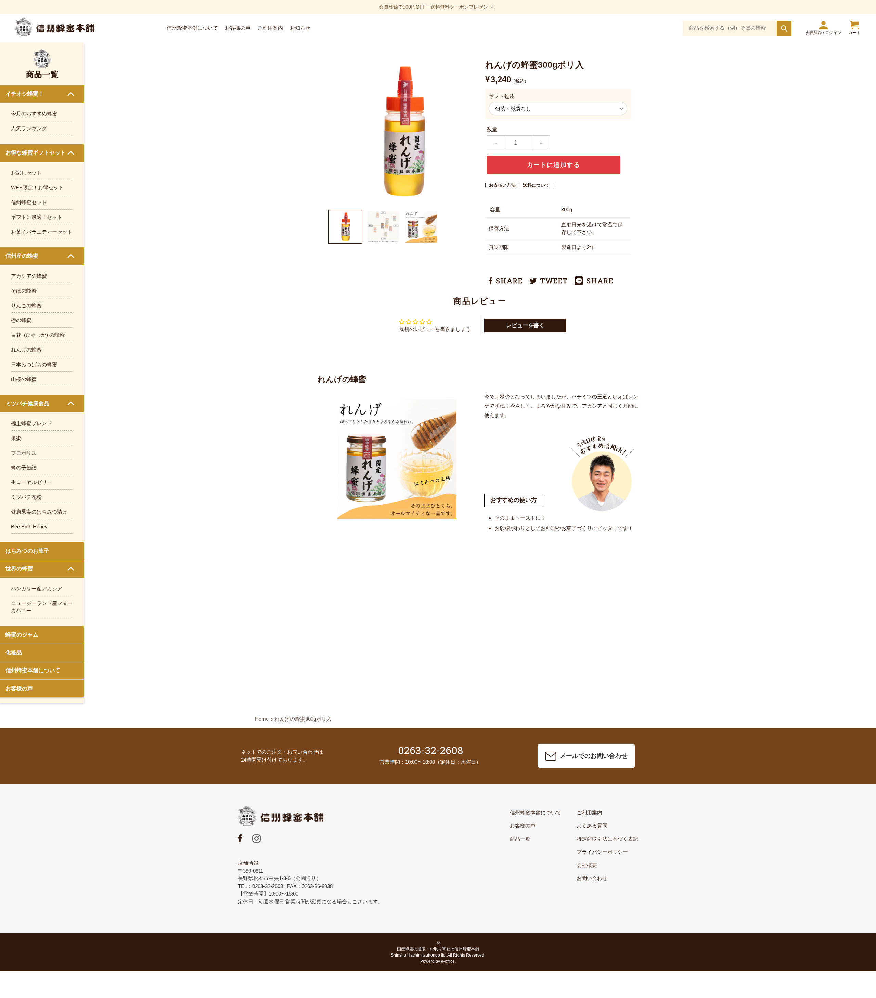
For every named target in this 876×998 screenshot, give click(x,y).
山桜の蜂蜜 (24, 379)
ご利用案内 (589, 812)
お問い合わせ (592, 878)
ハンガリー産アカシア (36, 588)
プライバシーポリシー (602, 852)
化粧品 (13, 652)
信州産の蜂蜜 (21, 256)
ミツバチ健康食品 (27, 403)
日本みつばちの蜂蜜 (34, 364)
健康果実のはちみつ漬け (39, 512)
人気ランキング (29, 128)
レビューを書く (525, 325)
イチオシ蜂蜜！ (24, 94)
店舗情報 (248, 863)
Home (262, 719)
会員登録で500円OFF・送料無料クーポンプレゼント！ (438, 7)
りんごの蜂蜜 (26, 305)
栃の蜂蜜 (21, 320)
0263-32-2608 (430, 750)
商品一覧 (520, 839)
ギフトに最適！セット (36, 217)
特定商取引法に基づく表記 (607, 839)
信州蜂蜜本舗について (32, 670)
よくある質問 (592, 825)
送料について (536, 185)
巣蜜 (16, 438)
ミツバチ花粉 (26, 497)
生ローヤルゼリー (31, 482)
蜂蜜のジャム (21, 635)
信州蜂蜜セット (29, 202)
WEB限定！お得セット (37, 187)
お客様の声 (19, 688)
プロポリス (24, 453)
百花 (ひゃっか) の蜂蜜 (38, 335)
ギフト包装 (501, 96)
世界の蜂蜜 (19, 568)
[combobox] (737, 28)
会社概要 (587, 865)
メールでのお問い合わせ (594, 755)
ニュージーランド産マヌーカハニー (42, 606)
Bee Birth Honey (29, 526)
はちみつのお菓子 (27, 551)
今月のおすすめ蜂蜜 (34, 113)
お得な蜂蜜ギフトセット (35, 153)
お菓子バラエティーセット (42, 232)
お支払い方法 (502, 185)
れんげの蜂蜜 (26, 350)
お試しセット (26, 173)
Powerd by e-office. (438, 961)
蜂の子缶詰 (24, 467)
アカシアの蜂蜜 (29, 276)
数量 (492, 129)
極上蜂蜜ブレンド (31, 423)
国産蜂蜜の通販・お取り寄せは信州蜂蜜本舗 (438, 949)
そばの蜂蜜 (24, 291)
